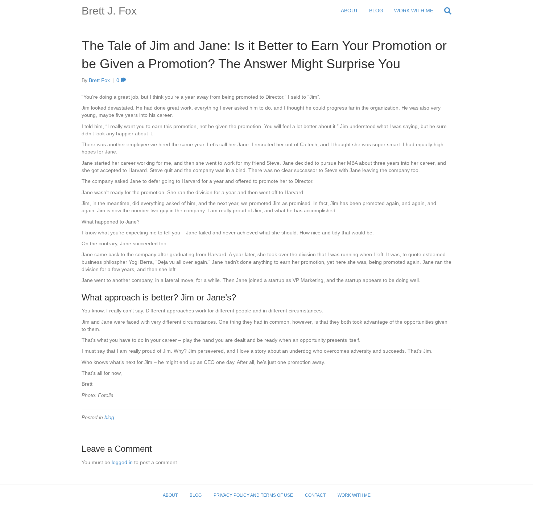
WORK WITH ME (413, 10)
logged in (122, 462)
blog (109, 417)
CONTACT (315, 495)
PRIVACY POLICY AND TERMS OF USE (253, 495)
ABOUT (349, 10)
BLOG (376, 10)
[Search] (445, 11)
